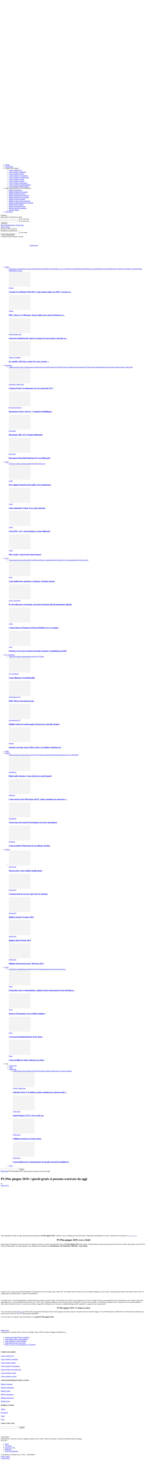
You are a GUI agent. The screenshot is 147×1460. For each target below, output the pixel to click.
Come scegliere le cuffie (16, 179)
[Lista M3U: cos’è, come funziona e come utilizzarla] (20, 525)
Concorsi (22, 560)
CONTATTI (9, 212)
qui (21, 1312)
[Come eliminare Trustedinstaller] (20, 672)
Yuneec (63, 969)
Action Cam (12, 1065)
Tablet (42, 656)
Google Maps (24, 755)
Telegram (54, 755)
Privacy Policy (5, 227)
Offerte (7, 267)
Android (14, 755)
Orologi (7, 849)
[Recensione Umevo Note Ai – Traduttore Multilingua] (20, 406)
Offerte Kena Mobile (92, 269)
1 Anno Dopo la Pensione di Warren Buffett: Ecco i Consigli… (34, 628)
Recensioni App (32, 367)
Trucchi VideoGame (61, 1071)
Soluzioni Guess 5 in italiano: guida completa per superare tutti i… (40, 1092)
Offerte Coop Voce (60, 269)
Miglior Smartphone (7, 1394)
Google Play (32, 755)
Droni (6, 967)
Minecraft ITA (31, 1071)
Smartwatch (12, 867)
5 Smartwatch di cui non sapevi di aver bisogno (28, 894)
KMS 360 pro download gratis (21, 701)
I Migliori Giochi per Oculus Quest (27, 1139)
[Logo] (15, 264)
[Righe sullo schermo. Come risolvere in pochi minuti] (20, 770)
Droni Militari (18, 969)
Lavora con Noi (10, 1447)
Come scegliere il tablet (16, 174)
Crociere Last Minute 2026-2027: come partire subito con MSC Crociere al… (40, 292)
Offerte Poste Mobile (105, 269)
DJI (13, 969)
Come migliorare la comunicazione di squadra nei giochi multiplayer (41, 1162)
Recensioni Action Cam (19, 367)
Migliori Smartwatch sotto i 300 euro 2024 (26, 963)
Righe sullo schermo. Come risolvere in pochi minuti (30, 776)
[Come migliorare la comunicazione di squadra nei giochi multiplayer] (24, 1156)
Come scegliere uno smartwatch (19, 177)
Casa (21, 464)
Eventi (27, 560)
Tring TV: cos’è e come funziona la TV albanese (20, 1344)
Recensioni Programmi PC (79, 367)
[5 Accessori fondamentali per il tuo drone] (20, 1031)
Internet (25, 656)
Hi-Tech (31, 560)
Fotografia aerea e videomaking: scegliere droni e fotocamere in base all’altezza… (42, 990)
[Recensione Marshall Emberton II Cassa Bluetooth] (20, 452)
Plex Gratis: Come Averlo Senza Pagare (25, 554)
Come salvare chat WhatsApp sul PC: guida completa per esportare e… (38, 799)
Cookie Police (5, 1458)
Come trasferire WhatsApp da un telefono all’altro (29, 846)
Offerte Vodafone (132, 269)
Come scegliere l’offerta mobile (19, 186)
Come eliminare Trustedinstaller (22, 678)
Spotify (48, 755)
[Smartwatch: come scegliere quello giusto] (20, 865)
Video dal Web (83, 560)
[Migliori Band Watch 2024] (20, 934)
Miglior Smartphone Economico (19, 195)
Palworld (45, 1071)
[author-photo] (5, 1328)
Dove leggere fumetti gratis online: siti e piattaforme (30, 485)
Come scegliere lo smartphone (18, 176)
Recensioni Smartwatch (110, 367)
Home (3, 1171)
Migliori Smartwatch (7, 1398)
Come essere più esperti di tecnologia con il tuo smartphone (33, 822)
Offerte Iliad (82, 269)
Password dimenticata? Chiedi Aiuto (12, 225)
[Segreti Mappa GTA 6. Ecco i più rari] (24, 1110)
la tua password (24, 221)
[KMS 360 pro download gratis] (20, 695)
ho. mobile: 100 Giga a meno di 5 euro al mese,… (29, 361)
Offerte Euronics (27, 269)
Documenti (26, 464)
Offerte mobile (49, 269)
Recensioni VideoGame (125, 367)
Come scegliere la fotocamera (18, 183)
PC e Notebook (10, 655)
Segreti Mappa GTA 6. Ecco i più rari (28, 1115)
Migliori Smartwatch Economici (19, 197)
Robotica (76, 560)
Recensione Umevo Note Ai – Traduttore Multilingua (30, 411)
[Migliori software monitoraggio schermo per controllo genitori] (20, 718)
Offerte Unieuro (17, 271)
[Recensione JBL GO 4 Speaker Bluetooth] (20, 429)
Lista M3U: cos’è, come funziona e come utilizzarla (29, 531)
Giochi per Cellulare (69, 755)
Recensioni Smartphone (95, 367)
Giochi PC (24, 1071)
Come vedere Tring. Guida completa (16, 1339)
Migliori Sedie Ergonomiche (18, 208)
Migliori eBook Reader (16, 204)
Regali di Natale (14, 210)
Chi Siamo (8, 1446)
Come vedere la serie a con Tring (15, 1343)
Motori (59, 560)
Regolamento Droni (47, 969)
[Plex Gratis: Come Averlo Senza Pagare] (20, 549)
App (18, 755)
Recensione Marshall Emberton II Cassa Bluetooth (29, 458)
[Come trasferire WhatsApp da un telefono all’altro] (20, 840)
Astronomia (15, 560)
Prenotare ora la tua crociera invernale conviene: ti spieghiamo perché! (38, 651)
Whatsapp (60, 755)
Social (11, 1166)
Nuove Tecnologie (67, 560)
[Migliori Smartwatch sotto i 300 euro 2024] (20, 958)
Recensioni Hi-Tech (54, 367)
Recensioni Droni (42, 367)
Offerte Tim (116, 269)
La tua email (23, 232)
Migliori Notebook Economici (18, 192)
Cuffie (11, 1067)
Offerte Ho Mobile (72, 269)
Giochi (38, 464)
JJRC (29, 969)
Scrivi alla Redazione (11, 1451)
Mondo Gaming (45, 560)
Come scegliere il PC (15, 170)
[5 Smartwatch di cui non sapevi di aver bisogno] (20, 888)
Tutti (10, 269)
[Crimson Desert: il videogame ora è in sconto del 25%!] (20, 382)
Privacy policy (5, 1456)
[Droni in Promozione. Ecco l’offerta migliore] (20, 1008)
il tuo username (24, 219)
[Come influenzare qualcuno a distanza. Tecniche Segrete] (20, 575)
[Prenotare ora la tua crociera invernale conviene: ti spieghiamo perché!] (20, 645)
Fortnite (18, 1071)
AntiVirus (15, 656)
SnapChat (43, 755)
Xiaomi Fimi (57, 969)
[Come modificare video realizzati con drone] (20, 1054)
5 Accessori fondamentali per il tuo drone (25, 1037)
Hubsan (25, 969)
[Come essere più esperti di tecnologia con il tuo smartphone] (20, 817)
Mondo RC (53, 560)
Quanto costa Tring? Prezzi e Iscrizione (17, 1337)
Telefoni (7, 753)
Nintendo (39, 1071)
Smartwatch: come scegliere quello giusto (25, 871)
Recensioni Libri (65, 367)
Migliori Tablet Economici (17, 194)
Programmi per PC (34, 656)
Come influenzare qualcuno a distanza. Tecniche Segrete (32, 581)
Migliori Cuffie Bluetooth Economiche (21, 203)
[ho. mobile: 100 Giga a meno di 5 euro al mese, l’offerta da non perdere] (20, 356)
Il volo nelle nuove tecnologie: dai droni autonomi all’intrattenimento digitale (40, 604)
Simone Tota (5, 1185)
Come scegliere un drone (16, 181)
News (6, 558)
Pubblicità (8, 1449)
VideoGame (12, 1069)
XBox (70, 1071)
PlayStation (51, 1071)
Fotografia (33, 464)
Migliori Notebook (7, 1384)
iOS (77, 755)
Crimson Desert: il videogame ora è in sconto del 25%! (31, 388)
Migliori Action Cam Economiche (19, 201)
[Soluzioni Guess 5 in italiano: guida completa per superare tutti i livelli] (24, 1086)
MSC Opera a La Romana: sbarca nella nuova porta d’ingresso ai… (37, 315)
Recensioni (8, 365)
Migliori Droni (5, 1401)
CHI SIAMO (9, 167)
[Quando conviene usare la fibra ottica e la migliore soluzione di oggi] (20, 741)
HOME (7, 165)
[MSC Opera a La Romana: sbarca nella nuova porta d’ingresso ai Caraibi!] (20, 309)
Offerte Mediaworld (38, 269)
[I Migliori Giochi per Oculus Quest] (24, 1133)
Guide (7, 462)
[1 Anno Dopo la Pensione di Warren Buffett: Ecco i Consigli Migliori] (20, 622)
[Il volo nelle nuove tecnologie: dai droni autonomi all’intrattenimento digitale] (20, 599)
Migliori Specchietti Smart (17, 206)
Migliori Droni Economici (17, 199)
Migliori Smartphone (15, 190)
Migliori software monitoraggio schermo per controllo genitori (34, 724)
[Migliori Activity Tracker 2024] (20, 911)
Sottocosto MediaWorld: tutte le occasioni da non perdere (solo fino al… (38, 338)
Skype (38, 755)
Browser (20, 656)
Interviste (37, 560)
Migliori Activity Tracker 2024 (21, 917)
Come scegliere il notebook (17, 172)
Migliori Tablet (5, 1391)
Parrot (39, 969)
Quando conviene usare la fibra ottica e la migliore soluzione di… (35, 747)
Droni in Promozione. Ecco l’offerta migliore (27, 1014)
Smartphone (12, 772)
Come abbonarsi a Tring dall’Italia (15, 1341)
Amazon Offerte (17, 269)
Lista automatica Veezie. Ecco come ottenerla (27, 508)
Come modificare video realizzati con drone (26, 1060)
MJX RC (34, 969)
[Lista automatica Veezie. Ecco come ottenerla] (20, 502)
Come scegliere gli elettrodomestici (20, 185)
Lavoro (43, 464)
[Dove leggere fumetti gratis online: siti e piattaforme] (20, 479)
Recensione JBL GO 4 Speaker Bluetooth (25, 435)
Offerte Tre (123, 269)
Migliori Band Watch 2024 (20, 940)
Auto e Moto (16, 464)
